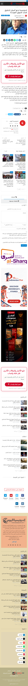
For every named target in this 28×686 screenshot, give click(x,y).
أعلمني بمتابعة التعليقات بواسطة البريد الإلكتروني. (13, 238)
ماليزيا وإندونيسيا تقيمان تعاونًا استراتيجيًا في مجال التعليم (20, 142)
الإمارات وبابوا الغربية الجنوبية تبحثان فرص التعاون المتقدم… (11, 619)
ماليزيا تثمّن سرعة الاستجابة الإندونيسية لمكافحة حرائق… (11, 401)
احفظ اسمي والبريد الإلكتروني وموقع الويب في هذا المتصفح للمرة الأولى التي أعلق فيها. (15, 234)
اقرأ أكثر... (14, 542)
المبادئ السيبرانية (7, 673)
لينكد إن (20, 634)
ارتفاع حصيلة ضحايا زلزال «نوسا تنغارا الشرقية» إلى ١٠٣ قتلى (12, 413)
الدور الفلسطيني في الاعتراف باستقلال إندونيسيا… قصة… (11, 426)
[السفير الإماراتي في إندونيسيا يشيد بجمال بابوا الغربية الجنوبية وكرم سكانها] (24, 614)
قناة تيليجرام (19, 650)
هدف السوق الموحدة (16, 108)
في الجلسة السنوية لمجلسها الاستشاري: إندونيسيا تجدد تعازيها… (11, 420)
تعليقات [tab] (13, 197)
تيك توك (20, 662)
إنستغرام (20, 654)
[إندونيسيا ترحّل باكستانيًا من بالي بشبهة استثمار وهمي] (8, 158)
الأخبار (8, 15)
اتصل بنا (13, 671)
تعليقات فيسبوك (13, 201)
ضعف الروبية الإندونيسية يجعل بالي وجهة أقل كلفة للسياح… (10, 600)
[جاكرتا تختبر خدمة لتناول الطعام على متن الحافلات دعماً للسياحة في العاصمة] (24, 595)
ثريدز (21, 658)
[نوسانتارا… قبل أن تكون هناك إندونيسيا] (24, 442)
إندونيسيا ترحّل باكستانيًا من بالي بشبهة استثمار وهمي (11, 407)
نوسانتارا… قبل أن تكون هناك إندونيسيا (11, 440)
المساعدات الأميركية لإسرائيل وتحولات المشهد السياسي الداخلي (11, 465)
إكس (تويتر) (19, 638)
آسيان (23, 108)
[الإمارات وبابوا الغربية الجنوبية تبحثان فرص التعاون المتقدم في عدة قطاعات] (24, 620)
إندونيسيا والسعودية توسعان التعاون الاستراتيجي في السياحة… (11, 606)
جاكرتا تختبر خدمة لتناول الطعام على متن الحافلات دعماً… (10, 594)
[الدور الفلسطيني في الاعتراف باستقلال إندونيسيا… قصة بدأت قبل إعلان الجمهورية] (24, 427)
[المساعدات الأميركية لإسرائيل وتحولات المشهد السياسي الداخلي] (24, 466)
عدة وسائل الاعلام (14, 676)
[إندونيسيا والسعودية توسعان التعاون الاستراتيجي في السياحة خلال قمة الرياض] (24, 608)
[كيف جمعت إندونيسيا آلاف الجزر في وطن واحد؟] (24, 448)
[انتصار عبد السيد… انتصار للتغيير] (24, 454)
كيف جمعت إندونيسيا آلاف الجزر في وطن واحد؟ (11, 447)
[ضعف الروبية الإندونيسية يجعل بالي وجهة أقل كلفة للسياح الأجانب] (24, 601)
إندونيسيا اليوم (12, 684)
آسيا (5, 15)
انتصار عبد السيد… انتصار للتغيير (13, 453)
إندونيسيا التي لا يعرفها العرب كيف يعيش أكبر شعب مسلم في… (12, 459)
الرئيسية (18, 671)
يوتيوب (20, 642)
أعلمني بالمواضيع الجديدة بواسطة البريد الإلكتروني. (15, 242)
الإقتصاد (3, 15)
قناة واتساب (19, 646)
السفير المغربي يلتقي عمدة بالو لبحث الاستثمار (8, 141)
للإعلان (9, 671)
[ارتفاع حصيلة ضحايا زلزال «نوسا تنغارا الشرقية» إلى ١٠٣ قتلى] (20, 175)
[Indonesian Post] (18, 673)
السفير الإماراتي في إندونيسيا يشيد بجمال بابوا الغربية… (12, 613)
